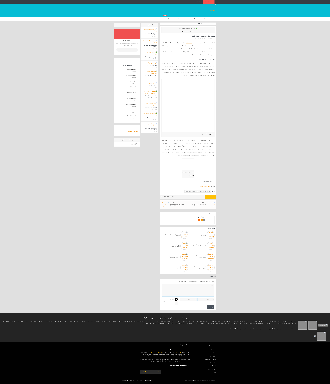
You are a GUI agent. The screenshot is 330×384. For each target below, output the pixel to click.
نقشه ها (186, 18)
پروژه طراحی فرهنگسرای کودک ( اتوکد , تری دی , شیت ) (150, 96)
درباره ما (199, 1)
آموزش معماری (203, 18)
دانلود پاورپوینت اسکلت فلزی (191, 191)
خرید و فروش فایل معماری (132, 131)
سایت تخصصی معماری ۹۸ (156, 352)
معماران (214, 372)
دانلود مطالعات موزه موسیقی (151, 107)
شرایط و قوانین (125, 380)
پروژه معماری (213, 349)
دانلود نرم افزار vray (132, 110)
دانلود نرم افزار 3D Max (131, 75)
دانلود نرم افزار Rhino (131, 98)
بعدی (173, 202)
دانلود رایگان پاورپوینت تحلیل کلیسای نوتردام (151, 129)
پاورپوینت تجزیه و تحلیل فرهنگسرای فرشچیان (172, 256)
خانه (212, 18)
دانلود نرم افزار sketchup (131, 104)
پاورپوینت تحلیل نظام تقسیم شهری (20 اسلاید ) (199, 256)
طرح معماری (213, 365)
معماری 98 (193, 380)
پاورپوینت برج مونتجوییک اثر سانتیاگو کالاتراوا (151, 34)
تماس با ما (194, 1)
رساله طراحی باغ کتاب (152, 65)
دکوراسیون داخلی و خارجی (211, 368)
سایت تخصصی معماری (205, 186)
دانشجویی (178, 18)
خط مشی (132, 380)
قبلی (203, 202)
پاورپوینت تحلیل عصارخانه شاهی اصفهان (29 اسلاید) (172, 245)
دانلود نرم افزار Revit (131, 92)
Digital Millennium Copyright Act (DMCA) (150, 371)
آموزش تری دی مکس (212, 362)
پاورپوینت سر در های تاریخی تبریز (150, 117)
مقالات (194, 18)
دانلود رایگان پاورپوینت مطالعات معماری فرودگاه (177, 205)
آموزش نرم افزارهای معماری (210, 359)
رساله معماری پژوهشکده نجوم (199, 245)
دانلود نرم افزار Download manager (129, 86)
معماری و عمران (178, 352)
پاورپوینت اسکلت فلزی (205, 191)
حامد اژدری (210, 38)
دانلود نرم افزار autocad (131, 81)
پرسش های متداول (139, 380)
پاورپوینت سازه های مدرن (151, 85)
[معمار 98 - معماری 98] (165, 349)
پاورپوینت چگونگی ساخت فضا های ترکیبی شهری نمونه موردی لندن (199, 205)
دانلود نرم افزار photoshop (130, 69)
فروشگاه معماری (167, 18)
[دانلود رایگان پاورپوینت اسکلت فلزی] (188, 164)
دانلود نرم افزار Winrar (131, 115)
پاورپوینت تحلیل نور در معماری (150, 56)
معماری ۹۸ (189, 42)
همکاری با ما (188, 1)
